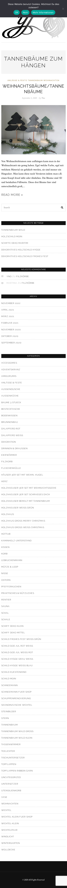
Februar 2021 (9, 323)
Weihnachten (51, 80)
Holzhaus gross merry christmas (23, 521)
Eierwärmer (9, 455)
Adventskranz (10, 369)
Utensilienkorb (11, 790)
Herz (4, 481)
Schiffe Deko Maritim (14, 243)
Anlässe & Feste (17, 80)
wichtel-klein (10, 823)
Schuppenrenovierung (16, 698)
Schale (5, 619)
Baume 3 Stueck (11, 402)
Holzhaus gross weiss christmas (22, 527)
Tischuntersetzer (13, 757)
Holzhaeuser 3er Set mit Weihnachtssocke (28, 488)
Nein (25, 12)
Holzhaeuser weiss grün (17, 507)
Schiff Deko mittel (13, 632)
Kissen (5, 547)
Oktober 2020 (9, 336)
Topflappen (8, 764)
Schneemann (9, 685)
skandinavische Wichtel (16, 705)
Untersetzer (9, 784)
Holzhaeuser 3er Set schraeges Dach (25, 494)
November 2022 (10, 303)
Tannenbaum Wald (13, 230)
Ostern (6, 580)
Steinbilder (8, 711)
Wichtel (6, 810)
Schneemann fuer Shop (16, 692)
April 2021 (7, 310)
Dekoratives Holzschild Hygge (20, 249)
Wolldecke (8, 849)
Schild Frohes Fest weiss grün (21, 639)
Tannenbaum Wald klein (16, 738)
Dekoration (8, 442)
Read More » (12, 194)
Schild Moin (8, 678)
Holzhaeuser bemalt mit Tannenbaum (25, 501)
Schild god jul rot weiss (17, 646)
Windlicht (7, 836)
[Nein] (63, 8)
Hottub (5, 534)
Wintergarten (10, 843)
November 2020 (11, 329)
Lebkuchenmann (11, 560)
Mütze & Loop (9, 567)
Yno (9, 276)
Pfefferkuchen (11, 586)
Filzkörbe (22, 276)
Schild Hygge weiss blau (17, 665)
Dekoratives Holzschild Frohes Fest (24, 256)
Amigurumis (8, 376)
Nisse (4, 573)
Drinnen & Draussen (14, 448)
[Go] (62, 207)
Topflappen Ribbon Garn (17, 770)
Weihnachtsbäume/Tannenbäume (33, 89)
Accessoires (9, 363)
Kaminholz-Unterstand (16, 540)
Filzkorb (7, 461)
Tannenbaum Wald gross (17, 731)
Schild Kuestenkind (13, 672)
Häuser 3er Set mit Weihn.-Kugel (22, 475)
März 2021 (7, 316)
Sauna (5, 606)
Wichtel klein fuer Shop (17, 816)
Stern (5, 718)
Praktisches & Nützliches (17, 593)
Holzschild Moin (11, 236)
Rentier (6, 599)
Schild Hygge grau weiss (17, 659)
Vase (4, 797)
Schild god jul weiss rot (17, 652)
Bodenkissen (9, 415)
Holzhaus (7, 514)
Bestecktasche (10, 409)
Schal (5, 613)
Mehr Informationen (43, 12)
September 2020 (11, 342)
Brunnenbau (9, 422)
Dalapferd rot (10, 428)
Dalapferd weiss (12, 435)
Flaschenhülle (11, 468)
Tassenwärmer (11, 744)
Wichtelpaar (9, 830)
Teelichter (8, 751)
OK (16, 12)
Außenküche (10, 395)
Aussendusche (10, 389)
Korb (4, 553)
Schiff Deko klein (12, 626)
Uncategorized (11, 777)
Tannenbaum (35, 80)
